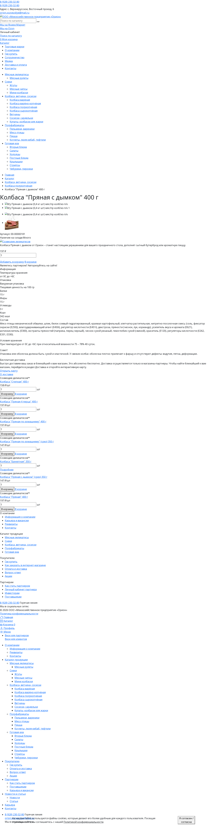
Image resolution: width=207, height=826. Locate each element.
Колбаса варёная (25, 688)
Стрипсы (20, 754)
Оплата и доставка (16, 569)
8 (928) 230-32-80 (9, 1)
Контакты (10, 527)
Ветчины (20, 703)
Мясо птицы (22, 721)
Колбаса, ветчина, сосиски (20, 544)
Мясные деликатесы (17, 537)
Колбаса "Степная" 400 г (14, 381)
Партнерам (11, 779)
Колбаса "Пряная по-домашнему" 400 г (23, 421)
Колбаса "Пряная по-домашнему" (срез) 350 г (27, 441)
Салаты (19, 739)
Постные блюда (24, 746)
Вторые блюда (23, 736)
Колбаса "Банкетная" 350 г (15, 461)
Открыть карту (9, 370)
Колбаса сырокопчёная (28, 699)
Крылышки (21, 750)
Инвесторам (12, 593)
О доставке (6, 374)
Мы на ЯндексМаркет (12, 24)
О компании (12, 645)
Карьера (10, 804)
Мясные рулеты (24, 667)
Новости (15, 797)
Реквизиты (11, 524)
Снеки (8, 541)
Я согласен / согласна (186, 820)
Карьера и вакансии (17, 520)
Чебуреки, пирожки (26, 757)
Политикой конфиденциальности (83, 822)
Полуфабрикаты (14, 548)
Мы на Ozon (7, 28)
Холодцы (20, 743)
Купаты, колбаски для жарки (31, 710)
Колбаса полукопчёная (28, 696)
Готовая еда (12, 552)
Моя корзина (9, 39)
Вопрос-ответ (13, 572)
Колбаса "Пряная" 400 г (14, 497)
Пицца (18, 725)
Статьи (14, 801)
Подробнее (6, 469)
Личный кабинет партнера (21, 589)
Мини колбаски (24, 681)
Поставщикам (13, 596)
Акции (8, 576)
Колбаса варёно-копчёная (30, 692)
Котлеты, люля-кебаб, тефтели (33, 728)
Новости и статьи (15, 794)
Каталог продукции (16, 659)
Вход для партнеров (17, 635)
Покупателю (12, 761)
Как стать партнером (17, 585)
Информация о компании (20, 516)
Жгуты (18, 674)
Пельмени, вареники (27, 717)
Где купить (11, 561)
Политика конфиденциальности (19, 613)
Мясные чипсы (23, 677)
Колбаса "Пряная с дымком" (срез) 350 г (23, 477)
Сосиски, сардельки (26, 706)
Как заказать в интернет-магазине (25, 565)
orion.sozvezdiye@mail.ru (14, 12)
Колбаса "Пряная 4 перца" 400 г (19, 401)
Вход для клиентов (16, 639)
